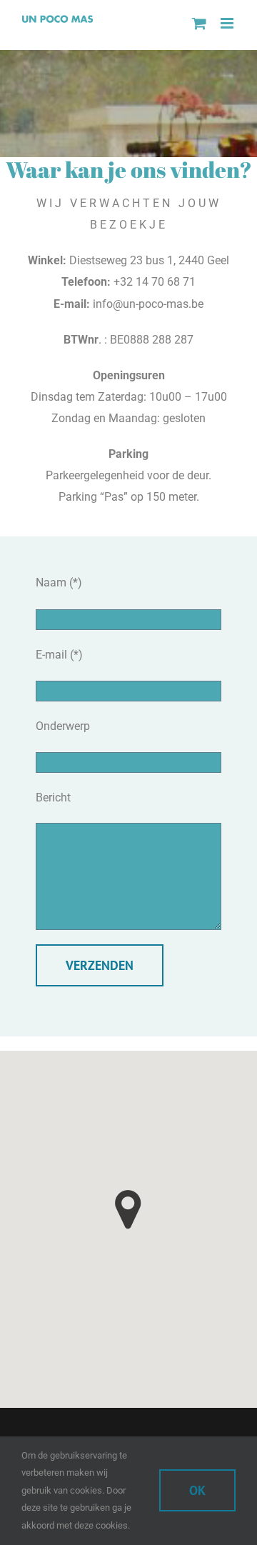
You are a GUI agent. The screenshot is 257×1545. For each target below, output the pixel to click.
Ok (197, 1490)
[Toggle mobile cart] (199, 23)
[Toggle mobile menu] (228, 23)
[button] (128, 1209)
